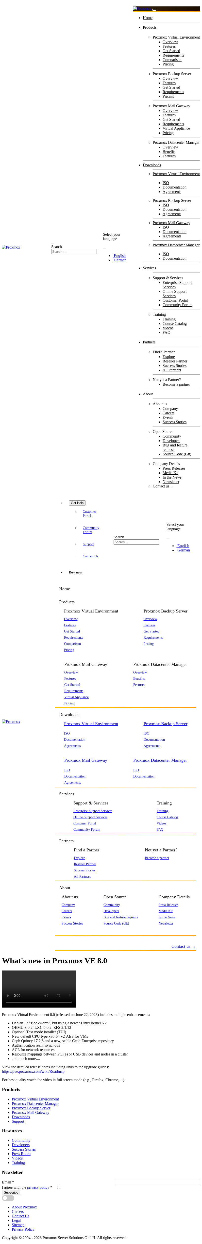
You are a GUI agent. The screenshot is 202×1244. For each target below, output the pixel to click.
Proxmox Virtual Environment (176, 174)
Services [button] (66, 793)
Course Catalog (175, 323)
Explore (169, 357)
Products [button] (67, 601)
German (119, 260)
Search (56, 247)
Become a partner (176, 384)
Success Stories (174, 365)
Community (172, 436)
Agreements (172, 192)
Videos (168, 328)
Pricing (168, 64)
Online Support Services (174, 293)
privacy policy (38, 1187)
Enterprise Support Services (92, 811)
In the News (172, 477)
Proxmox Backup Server (172, 200)
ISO (166, 183)
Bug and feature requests (175, 447)
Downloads (152, 165)
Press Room (21, 1154)
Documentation (174, 187)
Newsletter (171, 482)
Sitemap (18, 1225)
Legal (16, 1220)
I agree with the (27, 1187)
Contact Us (90, 556)
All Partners (172, 370)
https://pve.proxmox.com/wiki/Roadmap (33, 1071)
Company (170, 408)
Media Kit (170, 473)
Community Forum (177, 305)
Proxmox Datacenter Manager (176, 245)
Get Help (77, 503)
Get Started (171, 51)
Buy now (75, 572)
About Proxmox (24, 1207)
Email (8, 1182)
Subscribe (11, 1192)
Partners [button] (66, 840)
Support (88, 544)
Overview (170, 42)
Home (147, 18)
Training (169, 319)
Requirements (173, 55)
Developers (171, 441)
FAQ (166, 332)
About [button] (64, 887)
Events (168, 417)
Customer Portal (175, 300)
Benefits (169, 151)
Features (169, 46)
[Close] (154, 10)
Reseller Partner (175, 361)
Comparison (172, 60)
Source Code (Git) (177, 454)
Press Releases (174, 468)
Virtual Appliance (176, 128)
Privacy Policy (23, 1229)
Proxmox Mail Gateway (171, 223)
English (119, 255)
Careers (168, 413)
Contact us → (163, 486)
